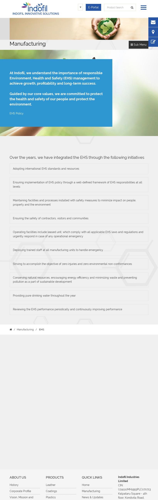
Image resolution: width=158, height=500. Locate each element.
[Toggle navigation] (142, 7)
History (14, 484)
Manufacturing (91, 491)
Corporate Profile (20, 491)
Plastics (51, 497)
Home (85, 484)
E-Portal (93, 7)
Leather (50, 484)
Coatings (51, 491)
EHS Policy (17, 113)
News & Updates (92, 497)
